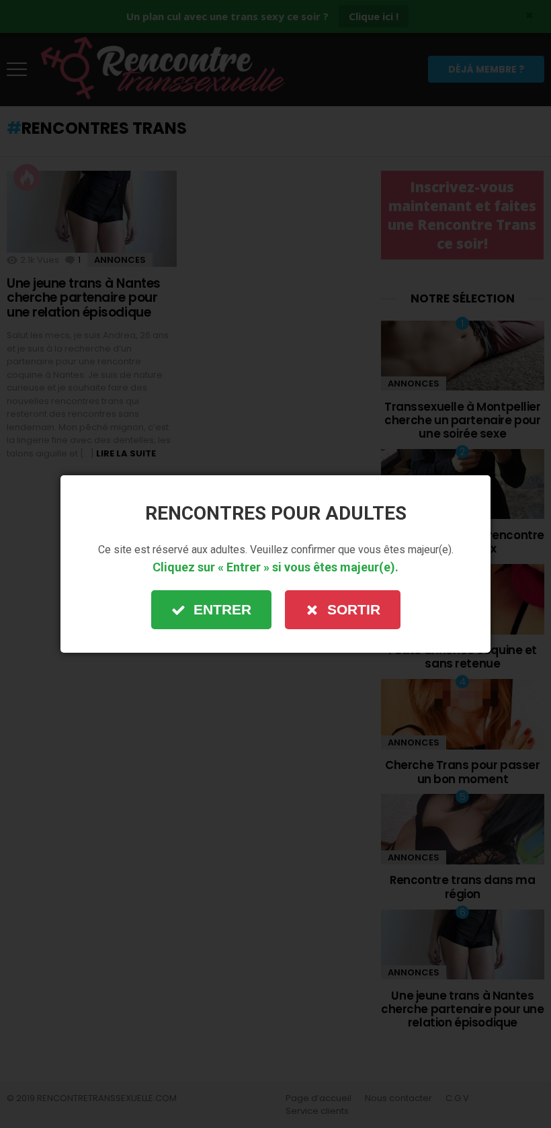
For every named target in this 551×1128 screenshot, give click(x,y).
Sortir (353, 609)
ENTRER (222, 609)
